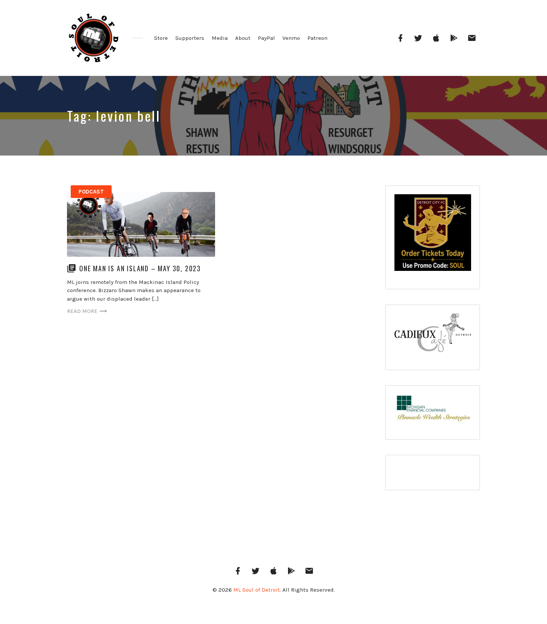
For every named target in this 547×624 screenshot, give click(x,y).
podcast (91, 191)
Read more (82, 311)
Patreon (317, 38)
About (242, 38)
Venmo (291, 38)
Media (220, 38)
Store (161, 38)
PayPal (266, 38)
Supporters (189, 38)
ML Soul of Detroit (256, 589)
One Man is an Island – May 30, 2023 (140, 268)
